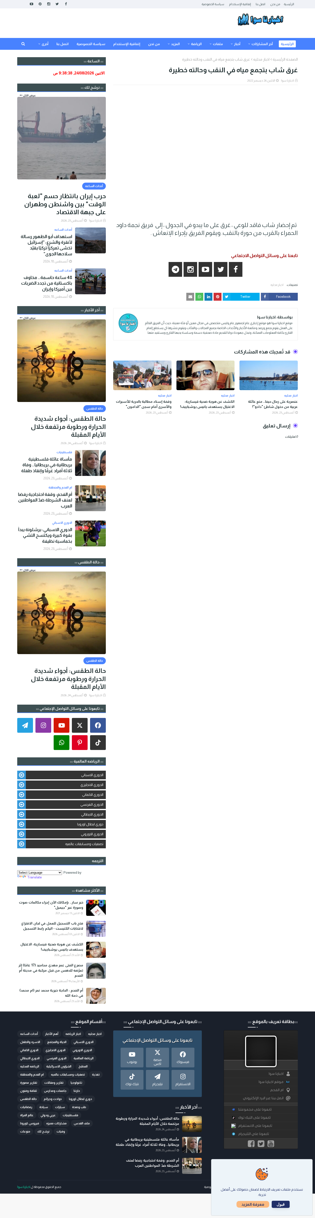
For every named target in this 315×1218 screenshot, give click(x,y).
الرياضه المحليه (29, 1066)
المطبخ (83, 1066)
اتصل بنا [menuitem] (62, 44)
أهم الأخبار (51, 1034)
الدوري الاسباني (92, 775)
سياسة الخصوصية (213, 4)
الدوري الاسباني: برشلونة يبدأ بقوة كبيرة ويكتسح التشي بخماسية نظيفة (45, 535)
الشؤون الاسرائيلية (58, 1066)
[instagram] (49, 4)
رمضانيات (26, 1107)
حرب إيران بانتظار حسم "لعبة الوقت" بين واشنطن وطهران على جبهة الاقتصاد (65, 203)
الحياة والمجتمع (56, 1042)
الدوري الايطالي (92, 814)
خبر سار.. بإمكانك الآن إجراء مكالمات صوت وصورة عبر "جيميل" (51, 904)
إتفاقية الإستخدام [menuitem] (126, 44)
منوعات (25, 1131)
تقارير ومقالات (53, 1082)
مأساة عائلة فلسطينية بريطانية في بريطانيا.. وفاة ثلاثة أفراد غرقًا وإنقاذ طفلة (46, 465)
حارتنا (77, 1091)
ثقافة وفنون (28, 1091)
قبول (281, 1204)
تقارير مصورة (28, 1082)
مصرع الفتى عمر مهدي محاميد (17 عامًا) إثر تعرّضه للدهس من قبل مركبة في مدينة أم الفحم (50, 970)
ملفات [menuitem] (218, 44)
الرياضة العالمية (84, 1058)
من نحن (275, 4)
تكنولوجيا (76, 1082)
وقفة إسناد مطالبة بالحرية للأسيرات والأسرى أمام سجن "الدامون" (144, 404)
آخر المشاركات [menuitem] (262, 44)
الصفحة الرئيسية (285, 59)
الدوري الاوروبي (92, 834)
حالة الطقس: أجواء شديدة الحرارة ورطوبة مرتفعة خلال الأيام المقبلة (68, 426)
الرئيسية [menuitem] (287, 44)
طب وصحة (79, 1107)
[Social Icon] (98, 725)
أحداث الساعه (29, 1034)
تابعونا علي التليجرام (253, 1134)
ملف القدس (82, 1123)
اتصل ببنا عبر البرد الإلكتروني (263, 1098)
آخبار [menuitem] (237, 44)
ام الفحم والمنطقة (32, 1074)
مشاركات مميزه (56, 1123)
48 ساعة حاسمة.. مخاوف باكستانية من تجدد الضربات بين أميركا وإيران (46, 283)
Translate (34, 877)
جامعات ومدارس (55, 1091)
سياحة (43, 1107)
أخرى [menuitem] (45, 44)
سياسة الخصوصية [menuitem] (91, 44)
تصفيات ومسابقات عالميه (84, 844)
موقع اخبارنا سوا (271, 1082)
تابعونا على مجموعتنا (255, 1109)
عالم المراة (26, 1115)
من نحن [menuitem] (154, 44)
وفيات (61, 1131)
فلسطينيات (70, 1115)
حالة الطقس (28, 1099)
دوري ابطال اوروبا (90, 824)
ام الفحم (277, 1090)
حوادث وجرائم (53, 1099)
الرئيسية (289, 4)
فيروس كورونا (29, 1123)
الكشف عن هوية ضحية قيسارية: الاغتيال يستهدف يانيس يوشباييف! (207, 404)
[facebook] (66, 4)
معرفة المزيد (252, 1204)
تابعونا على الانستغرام (255, 1126)
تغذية (96, 1074)
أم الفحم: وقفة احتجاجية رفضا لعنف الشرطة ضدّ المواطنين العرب (45, 500)
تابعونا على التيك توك (254, 1117)
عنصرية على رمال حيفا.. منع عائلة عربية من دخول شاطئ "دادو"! (273, 404)
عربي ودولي (48, 1115)
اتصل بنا (260, 4)
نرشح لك (43, 1131)
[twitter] (57, 4)
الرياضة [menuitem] (196, 44)
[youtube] (31, 4)
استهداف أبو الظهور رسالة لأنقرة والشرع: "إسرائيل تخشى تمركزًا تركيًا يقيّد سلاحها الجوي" (46, 245)
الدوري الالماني (92, 795)
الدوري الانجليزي (91, 785)
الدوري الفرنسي (91, 804)
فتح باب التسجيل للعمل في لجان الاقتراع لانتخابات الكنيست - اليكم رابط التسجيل (52, 925)
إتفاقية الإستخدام (240, 4)
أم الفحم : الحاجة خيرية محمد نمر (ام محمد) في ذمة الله (51, 992)
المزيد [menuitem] (175, 44)
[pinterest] (40, 4)
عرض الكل (29, 95)
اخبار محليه (261, 59)
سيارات (60, 1107)
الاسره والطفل (30, 1042)
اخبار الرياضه (73, 1034)
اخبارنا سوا (287, 80)
